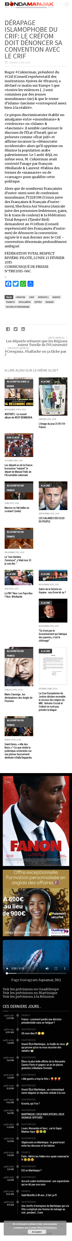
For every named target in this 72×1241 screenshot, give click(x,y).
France (25, 1015)
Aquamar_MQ (49, 980)
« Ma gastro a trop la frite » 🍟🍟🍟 (41, 1078)
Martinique (28, 1029)
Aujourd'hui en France (15, 488)
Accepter (37, 1231)
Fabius (56, 297)
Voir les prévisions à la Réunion (28, 996)
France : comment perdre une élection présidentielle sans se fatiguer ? (41, 1021)
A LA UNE (45, 381)
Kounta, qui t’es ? (30, 1103)
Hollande (25, 302)
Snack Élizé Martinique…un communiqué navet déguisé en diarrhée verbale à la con (43, 1091)
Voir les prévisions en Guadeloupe (31, 989)
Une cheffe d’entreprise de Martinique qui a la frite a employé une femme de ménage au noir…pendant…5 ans (45, 1209)
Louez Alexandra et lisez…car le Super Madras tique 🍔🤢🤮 (41, 1130)
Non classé (13, 437)
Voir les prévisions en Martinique (30, 993)
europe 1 (43, 297)
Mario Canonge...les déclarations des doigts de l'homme (18, 698)
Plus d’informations (47, 1227)
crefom (20, 297)
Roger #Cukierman (17, 307)
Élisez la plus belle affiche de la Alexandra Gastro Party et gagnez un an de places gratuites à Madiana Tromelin (43, 1065)
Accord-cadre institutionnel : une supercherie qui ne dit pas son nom (45, 1182)
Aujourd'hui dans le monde (18, 384)
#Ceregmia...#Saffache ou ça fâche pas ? (35, 353)
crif (31, 297)
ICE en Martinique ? (31, 1170)
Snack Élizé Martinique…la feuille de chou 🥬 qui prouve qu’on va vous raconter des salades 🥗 (45, 1047)
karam (50, 302)
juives (38, 302)
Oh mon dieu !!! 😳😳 (32, 1033)
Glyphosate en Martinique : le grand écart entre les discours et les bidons (43, 1144)
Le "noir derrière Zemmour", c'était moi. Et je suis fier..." (18, 560)
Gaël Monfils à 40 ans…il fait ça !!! (39, 1195)
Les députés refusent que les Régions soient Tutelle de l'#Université (36, 343)
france (10, 302)
